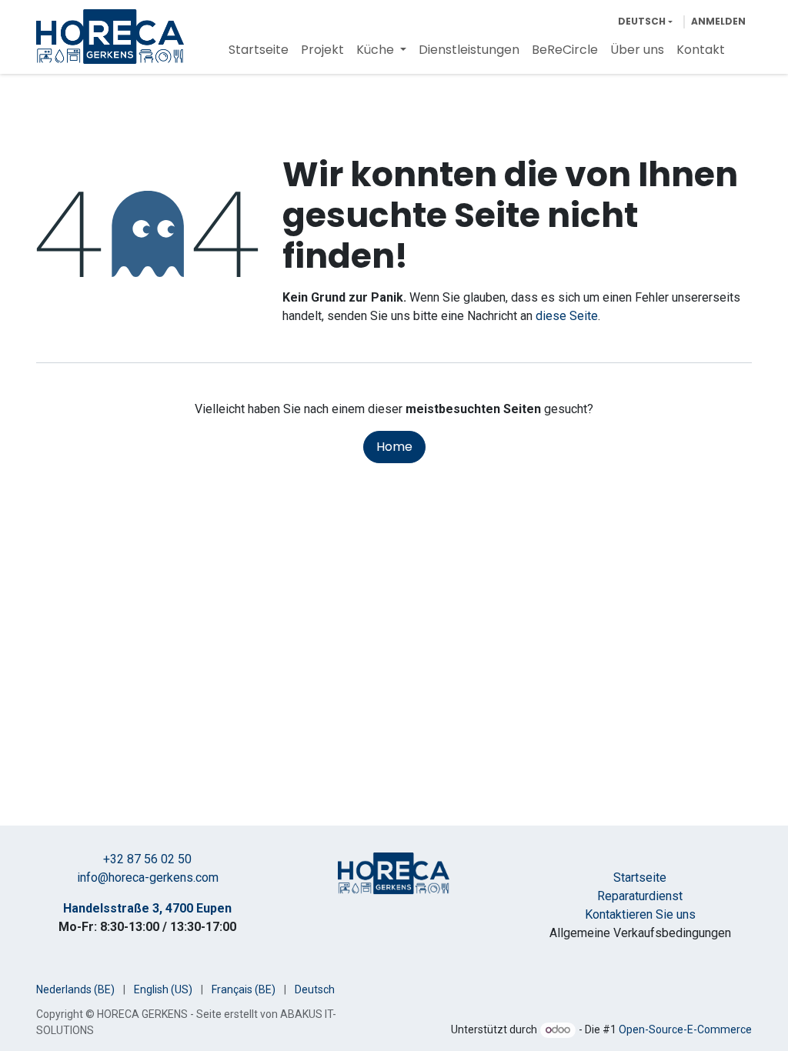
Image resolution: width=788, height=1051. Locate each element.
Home (394, 446)
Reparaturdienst (640, 896)
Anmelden (718, 21)
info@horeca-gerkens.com (148, 877)
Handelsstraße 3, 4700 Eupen (147, 908)
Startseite (639, 877)
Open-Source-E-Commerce (685, 1029)
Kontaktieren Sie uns (640, 914)
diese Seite (567, 316)
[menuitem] (258, 50)
